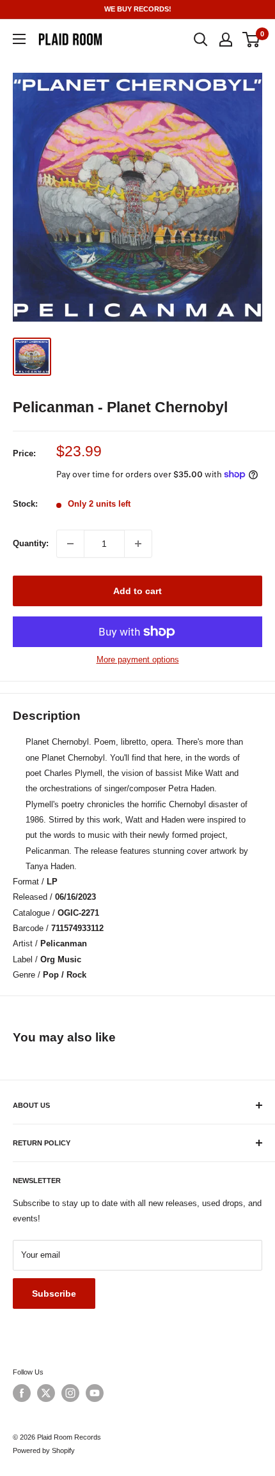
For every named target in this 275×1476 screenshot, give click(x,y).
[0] (252, 39)
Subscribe (54, 1293)
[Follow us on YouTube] (95, 1393)
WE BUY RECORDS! (137, 9)
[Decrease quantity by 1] (70, 543)
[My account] (225, 40)
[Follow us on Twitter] (46, 1393)
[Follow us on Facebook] (22, 1393)
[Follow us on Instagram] (70, 1393)
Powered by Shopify (44, 1450)
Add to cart (137, 591)
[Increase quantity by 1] (138, 543)
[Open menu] (19, 39)
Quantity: (31, 543)
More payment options (138, 659)
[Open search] (201, 40)
